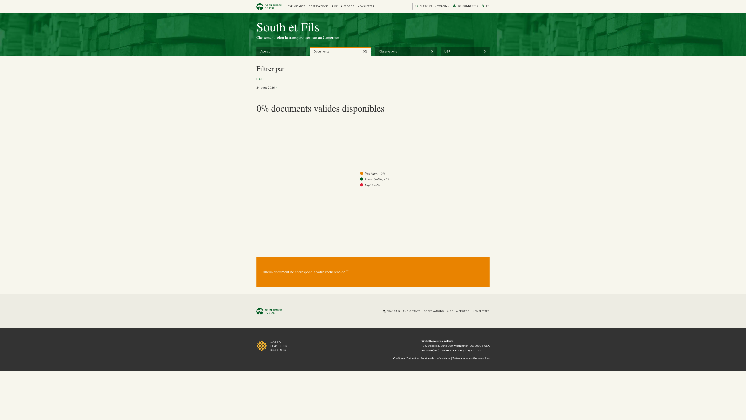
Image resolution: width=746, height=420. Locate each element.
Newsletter (365, 6)
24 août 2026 (265, 87)
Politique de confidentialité (435, 358)
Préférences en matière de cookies (471, 358)
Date (260, 79)
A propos (347, 6)
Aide (335, 6)
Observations (319, 6)
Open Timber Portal (269, 6)
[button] (296, 6)
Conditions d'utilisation (406, 358)
